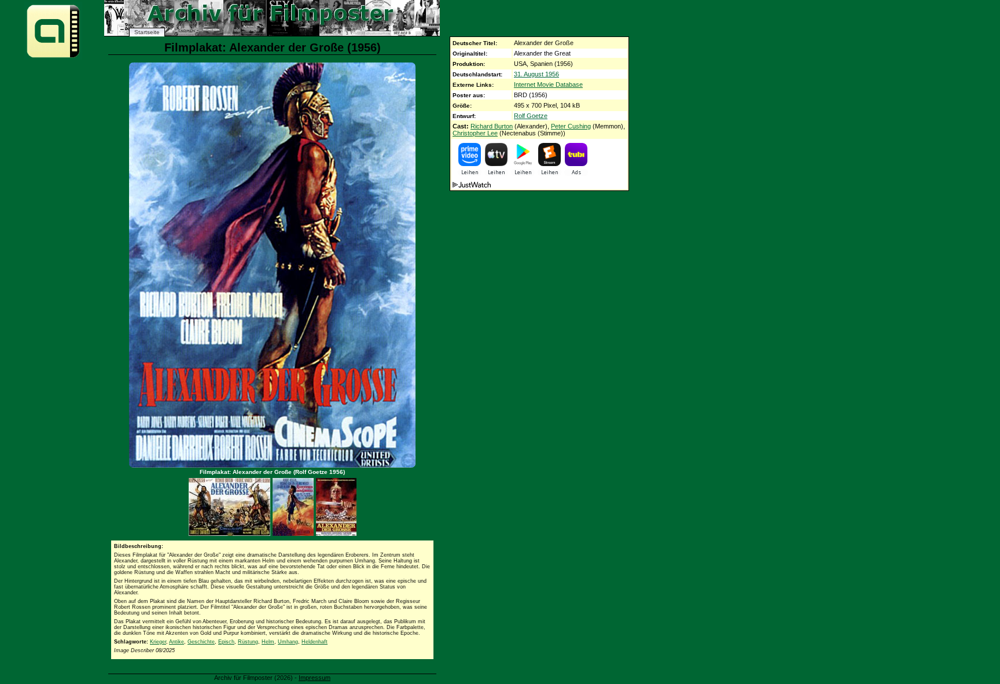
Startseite (147, 32)
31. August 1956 (536, 74)
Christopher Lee (475, 133)
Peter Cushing (571, 126)
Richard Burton (491, 126)
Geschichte (201, 642)
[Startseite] (53, 57)
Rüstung (248, 642)
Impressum (314, 677)
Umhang (288, 642)
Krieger (158, 642)
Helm (268, 642)
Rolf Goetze (530, 115)
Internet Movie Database (548, 84)
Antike (176, 642)
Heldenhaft (315, 642)
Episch (226, 642)
